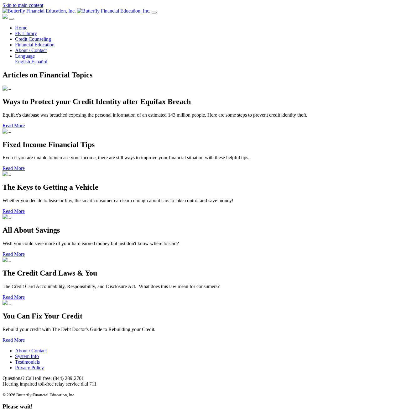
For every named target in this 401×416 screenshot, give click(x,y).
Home (21, 27)
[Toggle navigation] (154, 12)
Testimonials (27, 362)
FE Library (26, 33)
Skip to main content (23, 5)
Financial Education (35, 44)
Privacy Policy (29, 367)
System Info (27, 356)
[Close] (11, 19)
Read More (14, 125)
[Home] (76, 10)
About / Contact (31, 50)
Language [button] (25, 56)
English (22, 61)
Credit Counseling (33, 39)
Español (39, 61)
